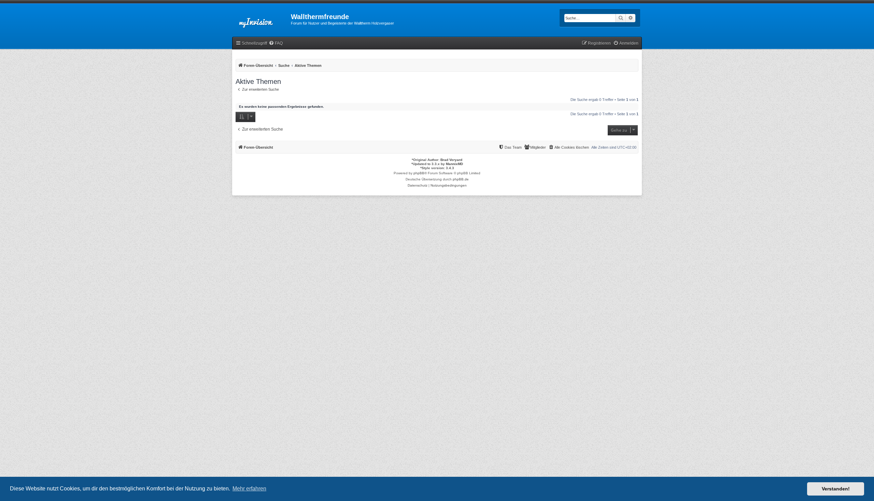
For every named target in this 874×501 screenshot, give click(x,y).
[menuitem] (276, 43)
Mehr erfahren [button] (249, 488)
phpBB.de (461, 179)
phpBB (418, 173)
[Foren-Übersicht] (261, 19)
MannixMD (454, 164)
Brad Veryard (451, 160)
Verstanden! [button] (836, 488)
